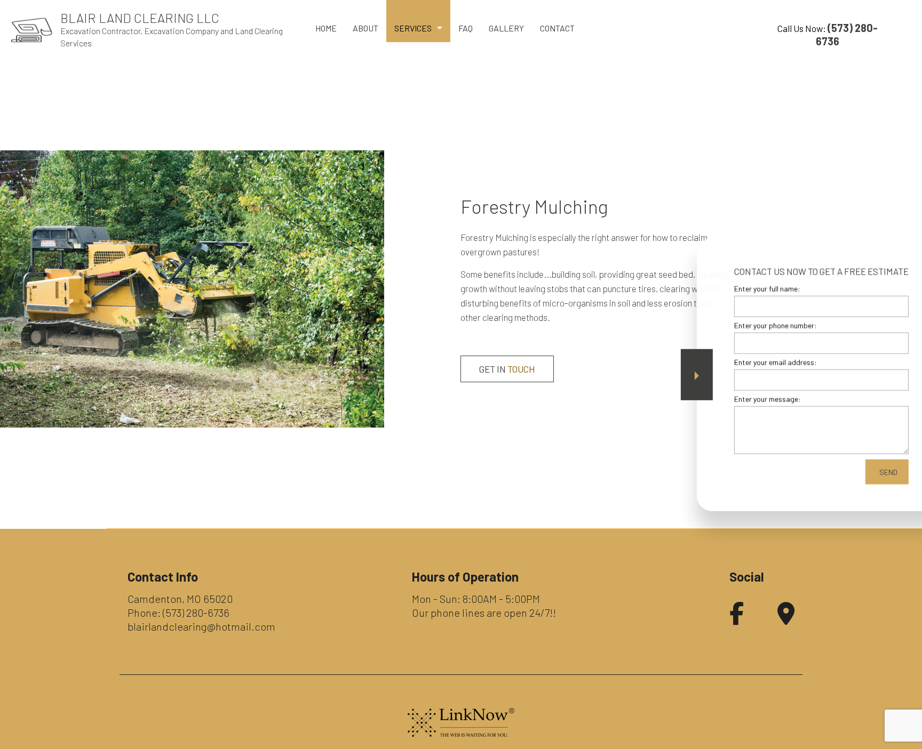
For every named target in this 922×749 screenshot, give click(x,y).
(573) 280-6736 (196, 612)
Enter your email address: (732, 362)
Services (413, 28)
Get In (507, 369)
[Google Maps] (785, 619)
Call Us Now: (827, 34)
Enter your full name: (724, 288)
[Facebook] (736, 619)
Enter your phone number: (732, 324)
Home (326, 28)
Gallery (506, 28)
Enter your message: (724, 399)
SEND (846, 472)
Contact (557, 28)
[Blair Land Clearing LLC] (31, 29)
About (365, 28)
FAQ (465, 28)
